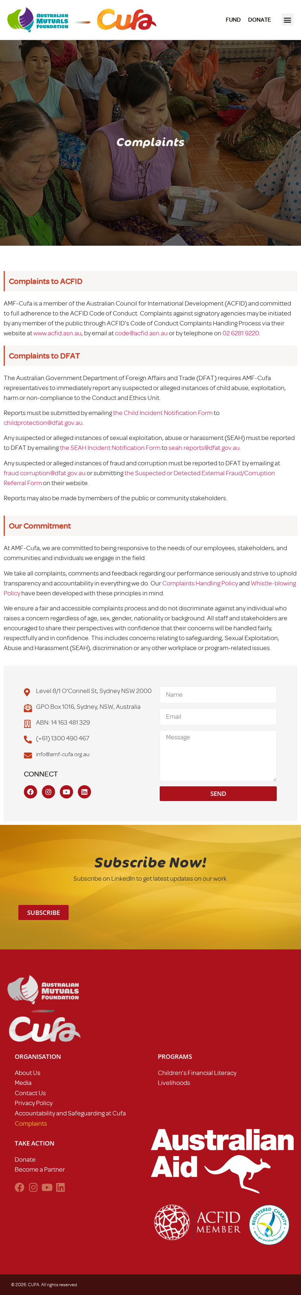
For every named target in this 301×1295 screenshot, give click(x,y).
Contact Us (30, 1093)
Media (23, 1082)
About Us (27, 1072)
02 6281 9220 (240, 333)
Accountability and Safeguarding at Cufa (70, 1113)
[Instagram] (48, 791)
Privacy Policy (33, 1103)
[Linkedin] (84, 791)
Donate (25, 1159)
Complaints (31, 1123)
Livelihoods (174, 1082)
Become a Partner (40, 1169)
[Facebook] (30, 791)
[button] (288, 20)
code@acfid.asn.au (141, 333)
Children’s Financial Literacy (197, 1072)
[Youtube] (66, 791)
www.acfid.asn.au (57, 333)
